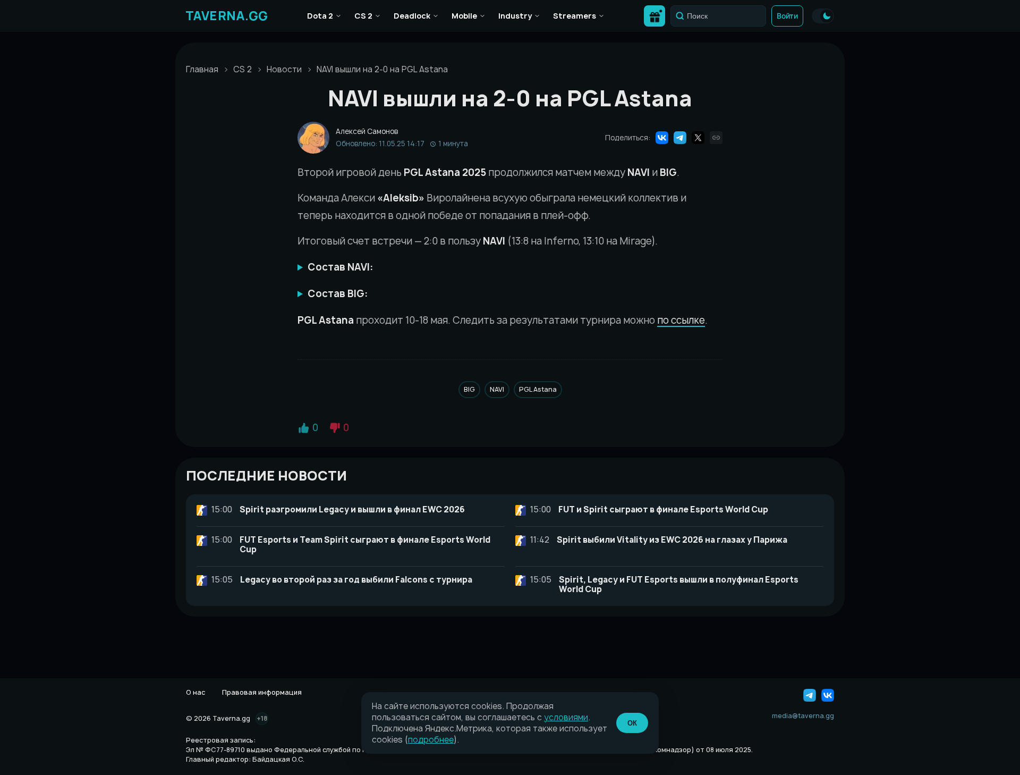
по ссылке (681, 320)
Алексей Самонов (367, 131)
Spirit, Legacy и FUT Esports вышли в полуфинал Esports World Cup (678, 584)
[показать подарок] (654, 16)
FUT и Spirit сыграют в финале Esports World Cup (663, 509)
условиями (566, 717)
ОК (632, 723)
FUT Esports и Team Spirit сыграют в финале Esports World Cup (365, 544)
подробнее (431, 739)
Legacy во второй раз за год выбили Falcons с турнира (356, 579)
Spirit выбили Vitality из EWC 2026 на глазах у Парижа (672, 539)
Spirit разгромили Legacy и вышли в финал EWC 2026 (352, 509)
